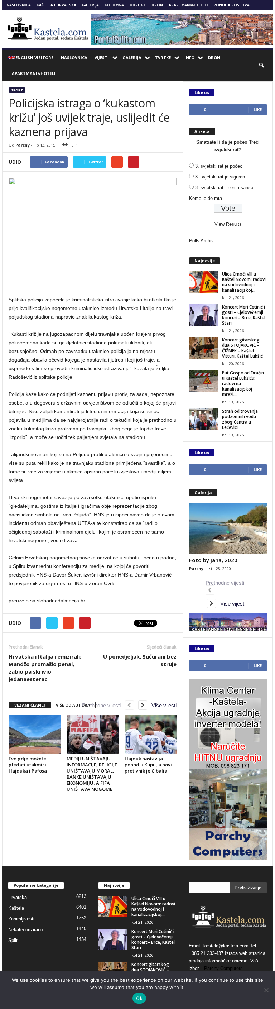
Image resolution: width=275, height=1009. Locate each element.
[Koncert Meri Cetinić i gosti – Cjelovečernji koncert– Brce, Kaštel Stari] (203, 315)
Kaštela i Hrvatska (56, 5)
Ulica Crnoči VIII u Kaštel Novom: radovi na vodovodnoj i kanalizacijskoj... (244, 282)
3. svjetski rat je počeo (218, 166)
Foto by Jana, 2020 (213, 560)
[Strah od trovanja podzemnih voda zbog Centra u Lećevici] (203, 419)
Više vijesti (162, 705)
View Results (228, 224)
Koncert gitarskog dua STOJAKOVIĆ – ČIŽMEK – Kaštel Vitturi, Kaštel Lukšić (242, 348)
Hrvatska (17, 897)
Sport (17, 90)
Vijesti (102, 57)
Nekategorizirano (25, 929)
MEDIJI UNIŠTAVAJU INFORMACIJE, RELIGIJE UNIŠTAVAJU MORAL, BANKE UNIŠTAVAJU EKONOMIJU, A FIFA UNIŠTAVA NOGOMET (92, 773)
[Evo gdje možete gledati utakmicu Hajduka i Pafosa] (35, 734)
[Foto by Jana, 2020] (228, 528)
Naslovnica (18, 5)
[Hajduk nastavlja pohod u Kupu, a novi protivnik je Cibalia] (151, 734)
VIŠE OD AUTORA (73, 705)
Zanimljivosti (21, 919)
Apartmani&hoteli (188, 5)
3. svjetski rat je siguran (220, 177)
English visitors (34, 57)
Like (258, 109)
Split (13, 940)
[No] (266, 990)
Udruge (138, 5)
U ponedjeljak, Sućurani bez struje (140, 660)
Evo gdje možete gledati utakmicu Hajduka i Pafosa (28, 764)
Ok (139, 998)
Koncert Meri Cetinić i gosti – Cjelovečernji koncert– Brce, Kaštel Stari (243, 315)
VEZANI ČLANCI (29, 705)
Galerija (90, 5)
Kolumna (114, 5)
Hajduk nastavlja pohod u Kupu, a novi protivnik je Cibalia (148, 764)
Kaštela (16, 908)
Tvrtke (163, 57)
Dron (157, 5)
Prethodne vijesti (103, 705)
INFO (189, 57)
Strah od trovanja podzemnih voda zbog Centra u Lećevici (240, 419)
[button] (262, 65)
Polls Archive (202, 240)
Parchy (22, 145)
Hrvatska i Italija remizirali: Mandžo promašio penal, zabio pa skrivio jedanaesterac (45, 668)
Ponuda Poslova (231, 5)
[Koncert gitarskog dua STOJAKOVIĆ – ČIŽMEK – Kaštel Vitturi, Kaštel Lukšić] (203, 348)
